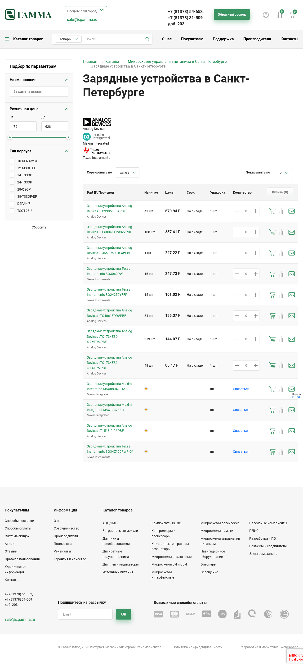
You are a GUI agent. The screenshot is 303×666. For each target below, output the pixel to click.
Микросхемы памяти (217, 531)
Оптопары (209, 564)
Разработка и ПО (262, 538)
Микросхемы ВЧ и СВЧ (169, 564)
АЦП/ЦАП (110, 523)
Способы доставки (19, 521)
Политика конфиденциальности (198, 647)
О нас (167, 39)
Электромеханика (263, 554)
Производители (257, 39)
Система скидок (17, 536)
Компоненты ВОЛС (166, 523)
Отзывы (11, 551)
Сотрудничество (66, 528)
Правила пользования (22, 559)
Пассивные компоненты (268, 523)
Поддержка (223, 39)
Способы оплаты (18, 528)
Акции (9, 544)
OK (123, 614)
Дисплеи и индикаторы (120, 564)
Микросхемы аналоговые (172, 557)
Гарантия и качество (70, 559)
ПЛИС (253, 531)
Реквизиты (62, 551)
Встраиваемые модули (120, 531)
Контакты (289, 39)
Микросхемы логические (220, 523)
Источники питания (117, 572)
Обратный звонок (232, 14)
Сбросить (39, 227)
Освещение (209, 572)
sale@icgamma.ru (82, 19)
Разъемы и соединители (268, 546)
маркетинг (270, 647)
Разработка (249, 647)
